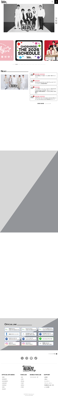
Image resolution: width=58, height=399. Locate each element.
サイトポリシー (47, 381)
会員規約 (46, 377)
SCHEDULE (4, 385)
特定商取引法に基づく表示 (49, 385)
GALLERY (4, 389)
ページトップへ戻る (52, 353)
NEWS (3, 377)
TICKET (22, 383)
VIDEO (3, 387)
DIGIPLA (22, 385)
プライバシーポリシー (48, 383)
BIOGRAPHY (4, 379)
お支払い (46, 379)
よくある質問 (46, 387)
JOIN (22, 377)
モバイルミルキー (33, 377)
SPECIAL (22, 381)
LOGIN (22, 379)
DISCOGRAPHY (5, 381)
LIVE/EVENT (4, 383)
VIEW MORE (40, 103)
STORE (22, 387)
